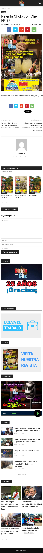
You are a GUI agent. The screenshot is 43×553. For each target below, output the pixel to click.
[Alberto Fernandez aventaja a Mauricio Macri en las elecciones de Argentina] (32, 493)
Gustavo (6, 24)
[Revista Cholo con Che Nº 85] (21, 185)
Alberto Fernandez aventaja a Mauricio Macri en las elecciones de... (32, 504)
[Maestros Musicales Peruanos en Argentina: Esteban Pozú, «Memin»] (7, 431)
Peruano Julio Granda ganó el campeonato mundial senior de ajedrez (10, 125)
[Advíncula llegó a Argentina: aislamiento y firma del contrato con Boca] (11, 493)
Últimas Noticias (28, 499)
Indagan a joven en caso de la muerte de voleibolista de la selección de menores (32, 126)
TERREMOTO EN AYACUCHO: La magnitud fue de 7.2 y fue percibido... (25, 464)
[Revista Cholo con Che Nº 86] (7, 185)
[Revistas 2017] (35, 185)
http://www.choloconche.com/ (21, 157)
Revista (4, 12)
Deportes (4, 499)
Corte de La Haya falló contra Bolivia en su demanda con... (30, 530)
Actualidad (5, 526)
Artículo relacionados (10, 168)
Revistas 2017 (33, 195)
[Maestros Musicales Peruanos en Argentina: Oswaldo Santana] (7, 442)
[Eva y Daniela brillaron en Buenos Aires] (7, 453)
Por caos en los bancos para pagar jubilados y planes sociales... (10, 531)
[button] (40, 3)
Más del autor (7, 171)
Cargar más (21, 474)
